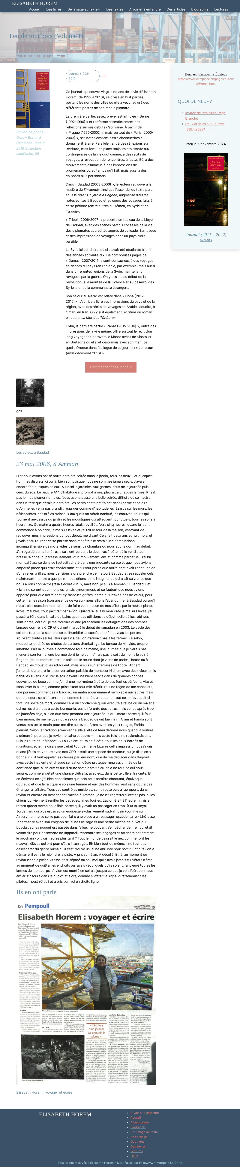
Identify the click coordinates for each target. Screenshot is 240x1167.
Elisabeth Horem (35, 3)
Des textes (138, 1146)
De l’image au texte (144, 1132)
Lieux (134, 1156)
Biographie (138, 1127)
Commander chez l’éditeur (111, 367)
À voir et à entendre (144, 1113)
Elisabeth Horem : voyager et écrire (44, 1092)
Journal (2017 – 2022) (206, 234)
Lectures (136, 1151)
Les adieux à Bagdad (32, 452)
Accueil (34, 9)
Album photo (139, 1122)
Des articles (138, 1137)
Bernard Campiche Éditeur (206, 74)
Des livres (137, 1141)
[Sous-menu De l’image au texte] (99, 9)
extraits (206, 240)
